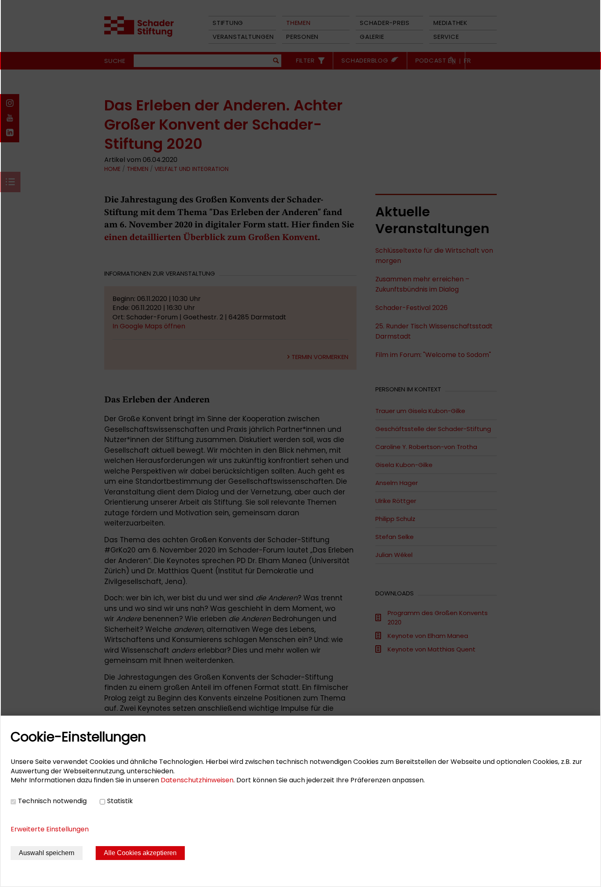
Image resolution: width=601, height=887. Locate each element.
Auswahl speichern (46, 852)
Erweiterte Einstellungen (50, 829)
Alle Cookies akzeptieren (140, 852)
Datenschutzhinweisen (197, 780)
